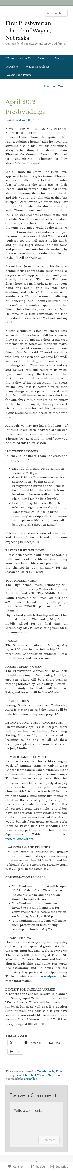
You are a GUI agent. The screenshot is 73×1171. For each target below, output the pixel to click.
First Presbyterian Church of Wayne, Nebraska (28, 30)
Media (59, 58)
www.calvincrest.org (19, 839)
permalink (30, 1078)
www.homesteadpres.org (45, 976)
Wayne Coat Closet (37, 66)
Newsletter (13, 66)
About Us (26, 58)
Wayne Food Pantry (18, 74)
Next (63, 86)
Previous (48, 86)
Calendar (43, 58)
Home (10, 58)
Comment (49, 1140)
